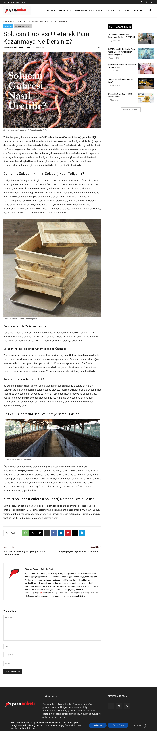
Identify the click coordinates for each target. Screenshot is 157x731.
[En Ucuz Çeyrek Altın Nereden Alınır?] (146, 83)
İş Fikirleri (19, 21)
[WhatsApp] (25, 533)
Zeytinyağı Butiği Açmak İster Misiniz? (80, 551)
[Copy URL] (39, 533)
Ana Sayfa (7, 21)
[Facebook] (141, 2)
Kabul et (98, 725)
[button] (150, 10)
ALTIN (49, 10)
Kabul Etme (118, 725)
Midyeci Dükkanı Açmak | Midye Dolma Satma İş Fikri (24, 553)
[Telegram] (82, 533)
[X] (151, 2)
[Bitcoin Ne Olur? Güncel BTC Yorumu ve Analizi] (146, 98)
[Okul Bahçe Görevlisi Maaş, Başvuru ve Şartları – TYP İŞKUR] (146, 38)
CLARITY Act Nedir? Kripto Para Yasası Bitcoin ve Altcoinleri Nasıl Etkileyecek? (121, 52)
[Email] (75, 533)
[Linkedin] (61, 533)
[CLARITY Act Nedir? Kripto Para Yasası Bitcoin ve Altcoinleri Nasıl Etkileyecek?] (146, 53)
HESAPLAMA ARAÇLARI (87, 10)
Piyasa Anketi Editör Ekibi (19, 48)
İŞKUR (108, 10)
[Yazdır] (47, 533)
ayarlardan (16, 728)
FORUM (138, 10)
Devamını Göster (129, 109)
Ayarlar (137, 725)
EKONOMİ (64, 10)
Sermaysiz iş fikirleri (22, 26)
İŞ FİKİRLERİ (124, 10)
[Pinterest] (146, 2)
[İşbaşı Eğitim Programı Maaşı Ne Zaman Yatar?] (146, 68)
